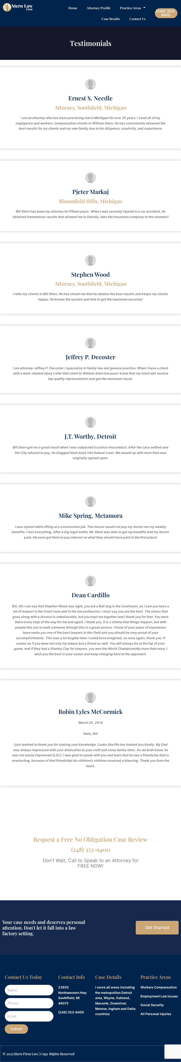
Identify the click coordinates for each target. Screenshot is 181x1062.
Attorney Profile (99, 8)
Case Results (111, 18)
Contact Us (137, 18)
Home (72, 8)
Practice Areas (130, 8)
